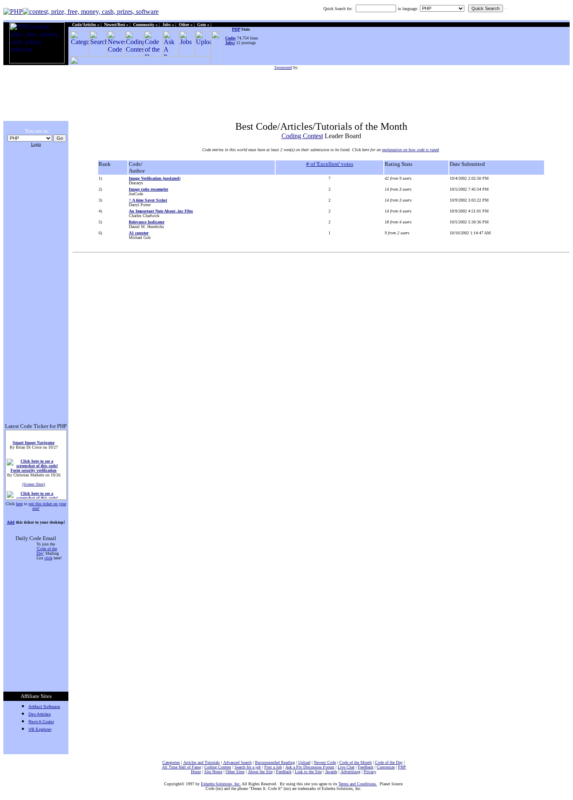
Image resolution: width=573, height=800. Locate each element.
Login (36, 144)
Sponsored (283, 67)
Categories (171, 762)
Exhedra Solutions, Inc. (221, 784)
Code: (230, 38)
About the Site (260, 771)
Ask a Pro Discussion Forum (309, 767)
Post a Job (273, 767)
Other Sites (235, 771)
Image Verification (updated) (154, 178)
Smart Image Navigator (34, 440)
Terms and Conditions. (358, 784)
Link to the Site (308, 771)
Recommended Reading (275, 762)
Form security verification (33, 468)
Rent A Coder (41, 721)
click (48, 558)
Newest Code (325, 762)
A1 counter (138, 233)
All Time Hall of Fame (181, 767)
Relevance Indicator (146, 222)
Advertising (350, 771)
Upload (304, 762)
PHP (236, 29)
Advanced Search (237, 762)
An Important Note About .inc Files (161, 211)
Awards (331, 771)
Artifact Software (44, 706)
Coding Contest (302, 135)
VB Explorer (40, 729)
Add (11, 522)
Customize (386, 767)
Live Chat (346, 767)
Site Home (213, 771)
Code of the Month (355, 762)
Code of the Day (389, 762)
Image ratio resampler (148, 189)
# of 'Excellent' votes (329, 164)
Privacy (370, 771)
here (19, 503)
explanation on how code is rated (410, 149)
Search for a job (247, 767)
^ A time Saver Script (148, 200)
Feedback (365, 767)
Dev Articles (40, 714)
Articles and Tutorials (201, 762)
